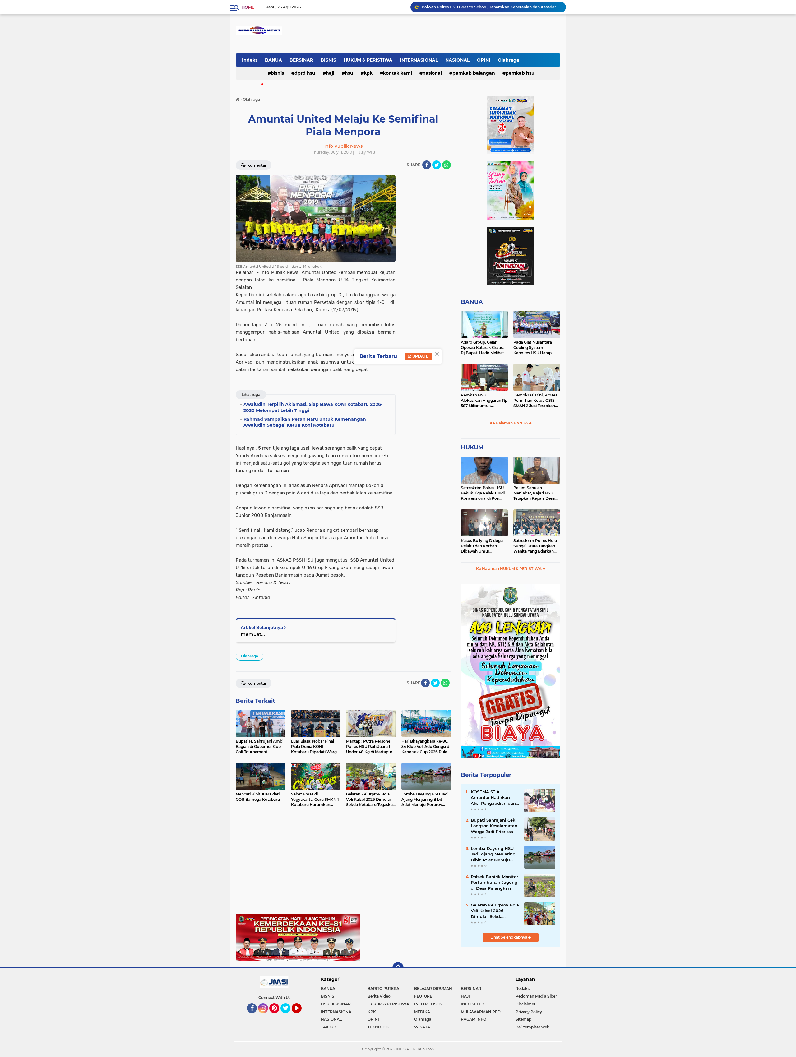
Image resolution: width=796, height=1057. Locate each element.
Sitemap (523, 1019)
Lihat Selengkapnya (509, 937)
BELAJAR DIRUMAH (433, 988)
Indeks (249, 60)
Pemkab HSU (520, 73)
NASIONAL (457, 60)
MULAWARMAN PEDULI (484, 1011)
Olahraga (508, 60)
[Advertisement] (343, 870)
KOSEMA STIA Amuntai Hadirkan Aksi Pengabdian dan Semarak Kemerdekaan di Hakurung (493, 797)
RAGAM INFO (473, 1019)
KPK (368, 73)
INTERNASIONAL (419, 60)
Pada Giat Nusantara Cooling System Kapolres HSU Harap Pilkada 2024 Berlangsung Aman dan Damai (535, 347)
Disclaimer (525, 1004)
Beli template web (532, 1027)
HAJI (330, 73)
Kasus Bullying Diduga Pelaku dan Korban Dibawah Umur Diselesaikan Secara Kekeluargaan (482, 546)
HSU (349, 73)
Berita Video (379, 996)
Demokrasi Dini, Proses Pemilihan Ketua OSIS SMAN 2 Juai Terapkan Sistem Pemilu (535, 400)
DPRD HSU (304, 73)
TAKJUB (328, 1027)
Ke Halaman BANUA (509, 423)
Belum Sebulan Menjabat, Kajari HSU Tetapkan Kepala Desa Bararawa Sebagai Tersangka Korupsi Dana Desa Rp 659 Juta (536, 493)
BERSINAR (301, 60)
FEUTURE (423, 996)
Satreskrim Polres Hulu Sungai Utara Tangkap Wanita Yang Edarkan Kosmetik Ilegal (535, 546)
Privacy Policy (529, 1011)
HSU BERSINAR (336, 1004)
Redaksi (523, 988)
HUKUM (472, 447)
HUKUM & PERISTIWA (368, 60)
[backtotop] (398, 967)
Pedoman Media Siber (536, 996)
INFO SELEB (472, 1004)
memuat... (253, 634)
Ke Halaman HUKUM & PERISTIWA (509, 568)
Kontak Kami (397, 73)
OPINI (483, 60)
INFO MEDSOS (428, 1004)
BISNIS (328, 60)
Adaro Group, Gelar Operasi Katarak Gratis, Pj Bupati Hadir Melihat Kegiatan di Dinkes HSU (483, 347)
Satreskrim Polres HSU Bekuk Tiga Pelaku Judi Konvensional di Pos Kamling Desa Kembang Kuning (484, 493)
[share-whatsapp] (446, 164)
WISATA (422, 1027)
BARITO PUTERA (383, 988)
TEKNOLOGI (379, 1027)
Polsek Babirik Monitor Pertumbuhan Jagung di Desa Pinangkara (494, 882)
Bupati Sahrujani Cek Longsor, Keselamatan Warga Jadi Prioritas (494, 826)
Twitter (288, 1016)
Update (419, 356)
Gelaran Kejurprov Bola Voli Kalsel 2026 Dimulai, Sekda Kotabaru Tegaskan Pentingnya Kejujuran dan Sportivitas (491, 7)
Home (247, 7)
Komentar (256, 165)
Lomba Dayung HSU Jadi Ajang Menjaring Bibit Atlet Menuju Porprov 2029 (493, 854)
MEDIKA (422, 1011)
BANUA (273, 60)
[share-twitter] (436, 164)
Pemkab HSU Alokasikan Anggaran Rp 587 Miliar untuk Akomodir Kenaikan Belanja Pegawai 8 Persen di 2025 (484, 400)
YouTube (301, 1016)
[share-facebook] (426, 164)
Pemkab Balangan (473, 73)
